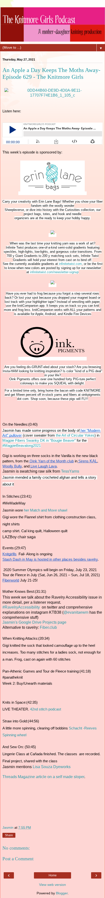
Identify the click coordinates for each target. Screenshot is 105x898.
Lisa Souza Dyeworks (52, 767)
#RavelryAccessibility (21, 607)
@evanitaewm (75, 612)
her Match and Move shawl (45, 510)
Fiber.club (48, 627)
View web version (52, 885)
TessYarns (70, 471)
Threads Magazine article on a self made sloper (43, 777)
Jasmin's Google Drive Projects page (34, 622)
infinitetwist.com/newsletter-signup (54, 272)
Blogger (62, 893)
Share (9, 835)
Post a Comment (17, 858)
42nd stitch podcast (46, 709)
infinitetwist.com (70, 264)
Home (53, 875)
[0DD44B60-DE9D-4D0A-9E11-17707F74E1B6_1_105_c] (52, 95)
